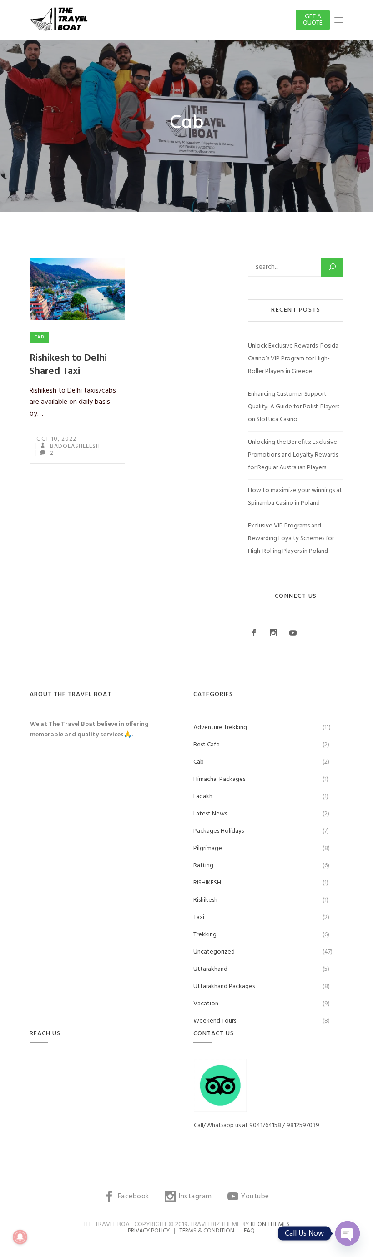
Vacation (205, 1004)
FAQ (249, 1231)
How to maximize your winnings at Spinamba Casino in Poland (295, 496)
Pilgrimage (207, 848)
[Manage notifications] (20, 1237)
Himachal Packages (219, 779)
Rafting (203, 865)
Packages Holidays (218, 831)
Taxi (198, 917)
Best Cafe (206, 745)
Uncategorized (214, 952)
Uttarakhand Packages (224, 986)
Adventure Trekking (220, 727)
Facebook (255, 632)
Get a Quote (313, 19)
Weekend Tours (214, 1021)
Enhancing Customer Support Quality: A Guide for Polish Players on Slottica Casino (293, 407)
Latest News (210, 814)
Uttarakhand (210, 969)
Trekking (205, 934)
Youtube (294, 632)
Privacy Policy (149, 1231)
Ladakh (202, 796)
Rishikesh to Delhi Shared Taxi (68, 364)
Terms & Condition (206, 1231)
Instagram (274, 632)
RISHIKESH (207, 883)
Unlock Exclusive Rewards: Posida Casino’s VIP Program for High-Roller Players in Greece (293, 359)
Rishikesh (205, 900)
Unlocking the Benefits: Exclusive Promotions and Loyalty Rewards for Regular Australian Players (293, 455)
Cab (39, 337)
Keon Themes (270, 1224)
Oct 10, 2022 (56, 439)
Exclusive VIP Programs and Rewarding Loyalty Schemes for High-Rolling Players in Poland (291, 538)
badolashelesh (74, 446)
